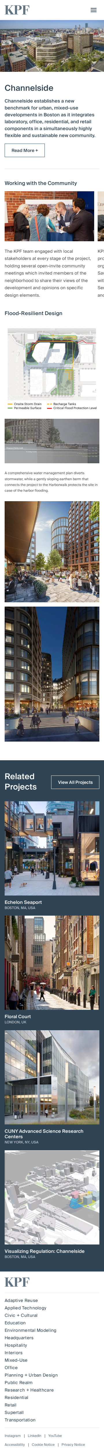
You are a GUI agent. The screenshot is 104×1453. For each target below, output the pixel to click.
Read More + (25, 150)
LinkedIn (34, 1436)
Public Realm (19, 1382)
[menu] (92, 10)
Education (15, 1323)
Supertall (14, 1412)
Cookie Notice (43, 1445)
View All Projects (75, 782)
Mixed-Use (16, 1360)
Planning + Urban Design (31, 1375)
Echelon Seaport (23, 902)
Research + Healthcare (29, 1390)
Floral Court (18, 1017)
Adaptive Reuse (21, 1300)
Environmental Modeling (31, 1330)
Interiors (14, 1352)
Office (11, 1367)
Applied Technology (25, 1308)
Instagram (13, 1436)
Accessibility (15, 1445)
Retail (11, 1405)
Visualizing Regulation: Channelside (45, 1251)
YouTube (55, 1436)
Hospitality (16, 1345)
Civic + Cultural (21, 1315)
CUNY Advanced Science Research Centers (44, 1134)
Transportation (20, 1420)
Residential (16, 1397)
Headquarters (19, 1338)
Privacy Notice (73, 1445)
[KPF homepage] (17, 10)
